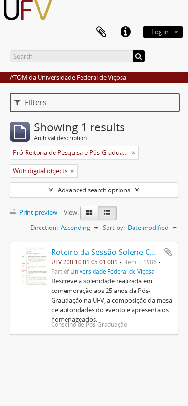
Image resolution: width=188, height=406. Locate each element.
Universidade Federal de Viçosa (112, 271)
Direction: (44, 227)
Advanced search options (94, 190)
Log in (160, 31)
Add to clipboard (168, 252)
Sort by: (114, 227)
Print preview (37, 212)
